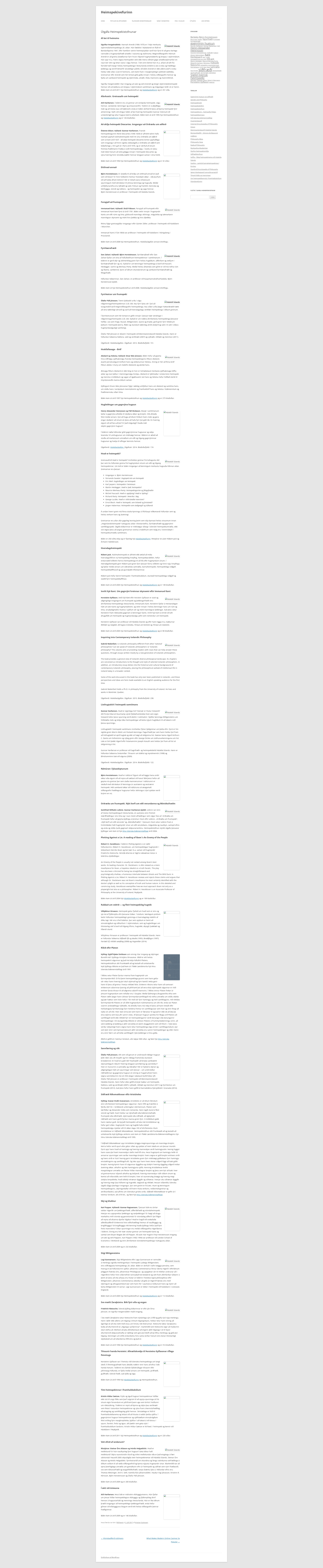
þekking (211, 82)
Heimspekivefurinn (116, 12)
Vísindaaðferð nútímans (112, 1538)
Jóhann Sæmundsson (197, 55)
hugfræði (210, 53)
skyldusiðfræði (195, 73)
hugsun (215, 53)
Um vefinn (205, 21)
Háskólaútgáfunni (149, 90)
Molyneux (206, 63)
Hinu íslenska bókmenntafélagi (135, 831)
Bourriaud (194, 39)
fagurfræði (208, 39)
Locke (208, 57)
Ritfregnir (120, 1522)
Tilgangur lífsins (202, 80)
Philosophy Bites (197, 139)
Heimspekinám (196, 103)
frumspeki (216, 39)
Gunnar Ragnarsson (210, 46)
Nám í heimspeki (163, 21)
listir (204, 57)
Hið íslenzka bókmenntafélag (201, 118)
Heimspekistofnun (197, 109)
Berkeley (195, 37)
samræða (215, 67)
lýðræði (210, 59)
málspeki (214, 62)
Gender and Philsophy (199, 100)
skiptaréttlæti (217, 70)
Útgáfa (193, 21)
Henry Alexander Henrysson (200, 49)
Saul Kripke (194, 70)
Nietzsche (195, 65)
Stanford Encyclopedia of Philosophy (204, 169)
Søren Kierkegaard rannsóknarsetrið (204, 172)
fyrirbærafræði (195, 41)
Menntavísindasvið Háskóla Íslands (204, 130)
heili (218, 46)
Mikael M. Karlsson (197, 63)
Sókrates (193, 80)
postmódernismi (213, 65)
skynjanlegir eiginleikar (208, 73)
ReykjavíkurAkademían (199, 148)
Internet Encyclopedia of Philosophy (204, 124)
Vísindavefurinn (196, 181)
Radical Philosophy (198, 145)
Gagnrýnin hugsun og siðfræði (202, 97)
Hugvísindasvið (196, 121)
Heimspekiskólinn (197, 106)
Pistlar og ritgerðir (118, 21)
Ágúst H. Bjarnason (214, 80)
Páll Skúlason (195, 67)
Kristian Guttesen (141, 1522)
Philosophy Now (197, 142)
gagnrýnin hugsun (203, 43)
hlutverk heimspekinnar (198, 53)
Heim (103, 21)
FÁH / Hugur (179, 21)
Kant (207, 54)
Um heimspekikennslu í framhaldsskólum (206, 178)
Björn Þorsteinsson (208, 37)
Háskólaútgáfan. (117, 447)
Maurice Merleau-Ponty (210, 61)
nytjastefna (204, 65)
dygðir (200, 39)
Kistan (193, 127)
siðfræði (205, 69)
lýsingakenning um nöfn (198, 59)
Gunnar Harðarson (197, 46)
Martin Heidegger (196, 61)
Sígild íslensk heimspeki (199, 76)
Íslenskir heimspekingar (141, 21)
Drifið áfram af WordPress (110, 1557)
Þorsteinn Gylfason (200, 82)
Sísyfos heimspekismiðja (200, 151)
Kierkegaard (196, 57)
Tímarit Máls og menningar (201, 175)
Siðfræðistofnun (197, 154)
